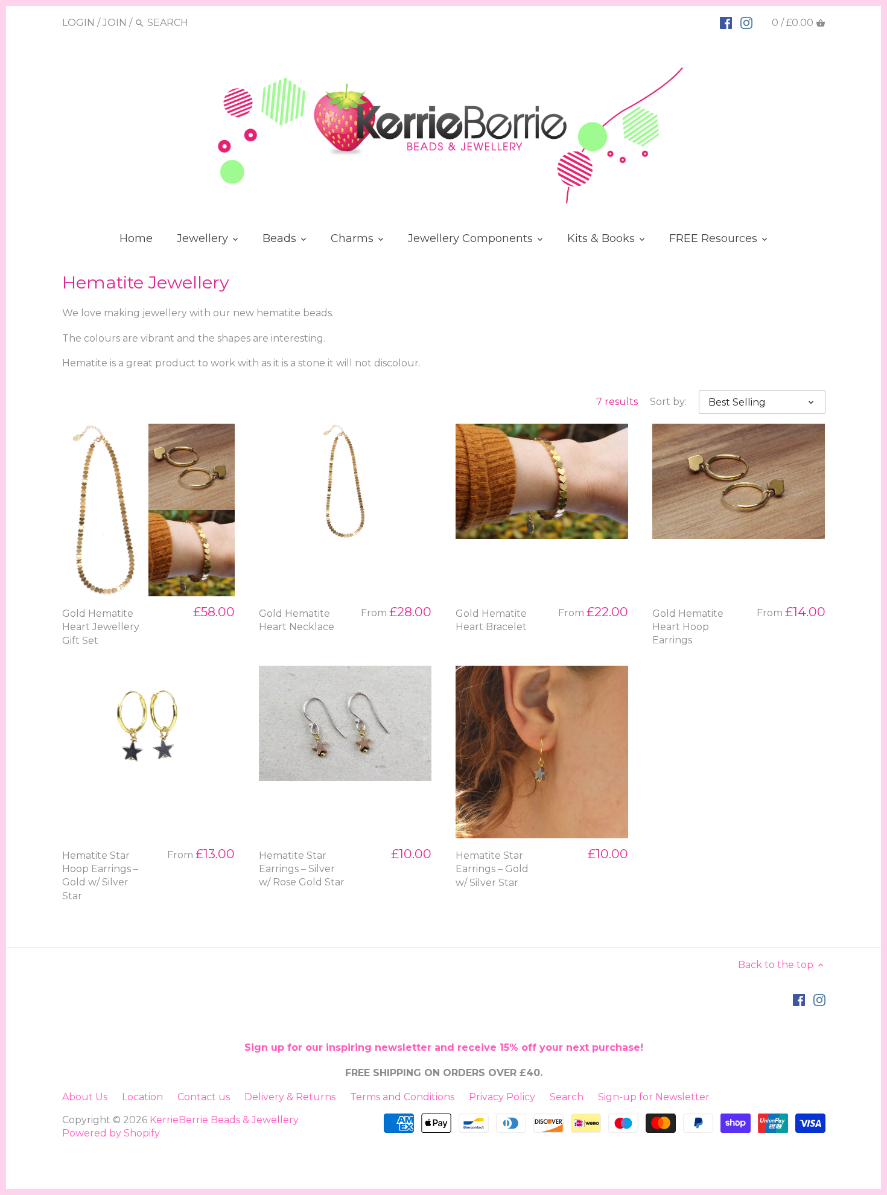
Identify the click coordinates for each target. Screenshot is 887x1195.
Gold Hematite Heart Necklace (296, 620)
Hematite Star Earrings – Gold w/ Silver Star (492, 869)
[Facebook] (726, 22)
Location (142, 1097)
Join (115, 22)
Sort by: (668, 401)
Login (78, 22)
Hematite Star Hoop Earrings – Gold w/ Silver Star (100, 876)
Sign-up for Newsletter (654, 1097)
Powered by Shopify (111, 1133)
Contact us (203, 1097)
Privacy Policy (502, 1097)
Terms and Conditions (402, 1097)
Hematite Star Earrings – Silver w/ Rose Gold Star (302, 869)
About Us (84, 1097)
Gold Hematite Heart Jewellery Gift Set (100, 627)
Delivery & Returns (289, 1097)
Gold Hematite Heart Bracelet (491, 620)
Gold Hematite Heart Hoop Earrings (687, 627)
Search (566, 1097)
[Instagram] (746, 22)
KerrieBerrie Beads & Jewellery (224, 1120)
